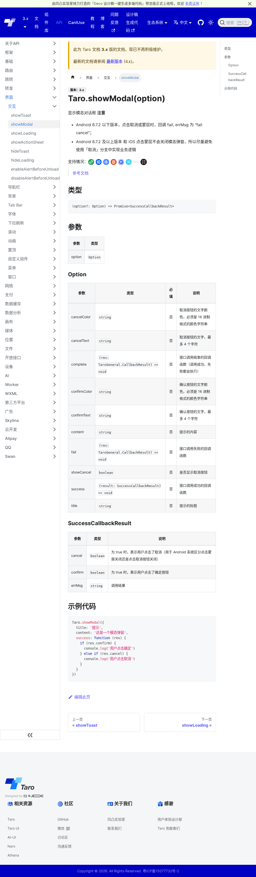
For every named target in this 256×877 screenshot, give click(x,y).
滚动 (12, 231)
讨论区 (63, 837)
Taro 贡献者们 (169, 828)
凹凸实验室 (116, 819)
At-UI (12, 837)
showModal (22, 124)
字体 (12, 213)
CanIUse (76, 22)
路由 (9, 70)
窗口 (12, 276)
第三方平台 (15, 402)
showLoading (23, 133)
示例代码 (230, 88)
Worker (12, 384)
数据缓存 (13, 303)
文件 (9, 348)
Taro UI (13, 828)
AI (7, 375)
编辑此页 (82, 696)
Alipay (11, 438)
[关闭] (250, 3)
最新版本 (114, 61)
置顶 (12, 249)
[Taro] (10, 22)
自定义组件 (18, 258)
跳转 (9, 79)
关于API (12, 43)
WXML (11, 393)
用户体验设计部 (170, 819)
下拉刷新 (16, 222)
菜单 (12, 267)
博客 (102, 22)
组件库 (46, 22)
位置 (9, 339)
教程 (92, 22)
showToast (21, 115)
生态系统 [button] (155, 22)
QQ (8, 447)
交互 (12, 106)
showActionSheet (27, 142)
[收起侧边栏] (30, 735)
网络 (9, 285)
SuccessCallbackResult (237, 77)
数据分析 (13, 312)
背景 (12, 196)
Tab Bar (15, 204)
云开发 (11, 429)
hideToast (20, 151)
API (59, 22)
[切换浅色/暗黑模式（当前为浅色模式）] (211, 22)
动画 (12, 240)
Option (233, 65)
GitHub (63, 819)
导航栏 (14, 187)
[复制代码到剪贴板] (210, 206)
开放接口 (13, 357)
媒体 (9, 330)
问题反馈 (114, 18)
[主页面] (73, 77)
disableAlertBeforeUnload (35, 178)
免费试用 (192, 3)
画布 (9, 321)
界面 (9, 97)
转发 (9, 88)
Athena (13, 855)
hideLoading (22, 160)
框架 (9, 52)
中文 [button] (184, 22)
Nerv (12, 846)
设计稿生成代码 (132, 22)
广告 (9, 411)
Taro (11, 819)
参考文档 (80, 173)
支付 (9, 294)
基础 (9, 61)
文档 (36, 22)
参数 (227, 57)
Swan (10, 456)
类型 (227, 48)
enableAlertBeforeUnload (35, 169)
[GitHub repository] (201, 22)
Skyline (12, 420)
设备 (9, 366)
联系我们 (115, 828)
